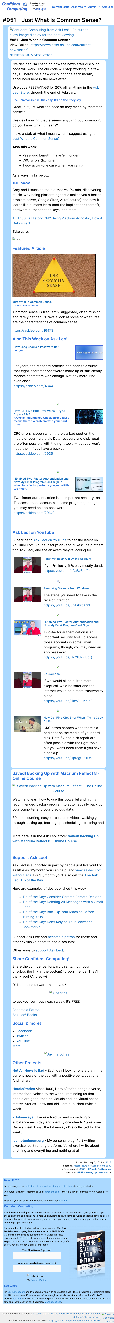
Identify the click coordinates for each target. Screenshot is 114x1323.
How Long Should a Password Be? (36, 347)
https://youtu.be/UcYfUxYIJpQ (68, 657)
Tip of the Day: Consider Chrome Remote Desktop (62, 897)
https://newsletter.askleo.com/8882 (92, 1165)
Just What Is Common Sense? (36, 139)
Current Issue (60, 6)
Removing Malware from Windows (67, 588)
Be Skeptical (52, 674)
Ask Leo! (107, 6)
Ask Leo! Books (25, 1015)
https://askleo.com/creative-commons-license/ (74, 1320)
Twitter (22, 1036)
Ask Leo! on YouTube (50, 540)
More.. (18, 1046)
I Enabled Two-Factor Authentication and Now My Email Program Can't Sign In (41, 480)
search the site (51, 1191)
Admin (92, 6)
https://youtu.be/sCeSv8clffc (67, 571)
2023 (108, 1162)
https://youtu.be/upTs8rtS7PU (67, 605)
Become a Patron (26, 1010)
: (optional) (36, 1250)
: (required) (37, 1263)
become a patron (61, 937)
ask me (63, 1200)
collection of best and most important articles (49, 1186)
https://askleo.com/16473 (33, 330)
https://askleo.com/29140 (34, 513)
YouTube (23, 1041)
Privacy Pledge (39, 1280)
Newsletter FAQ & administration (31, 55)
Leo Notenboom (16, 1291)
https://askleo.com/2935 (33, 454)
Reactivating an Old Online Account (67, 558)
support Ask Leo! (49, 950)
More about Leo (52, 1301)
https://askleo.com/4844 (33, 386)
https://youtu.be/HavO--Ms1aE (68, 701)
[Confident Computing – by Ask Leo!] (25, 7)
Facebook (24, 1031)
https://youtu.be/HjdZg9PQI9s (68, 758)
